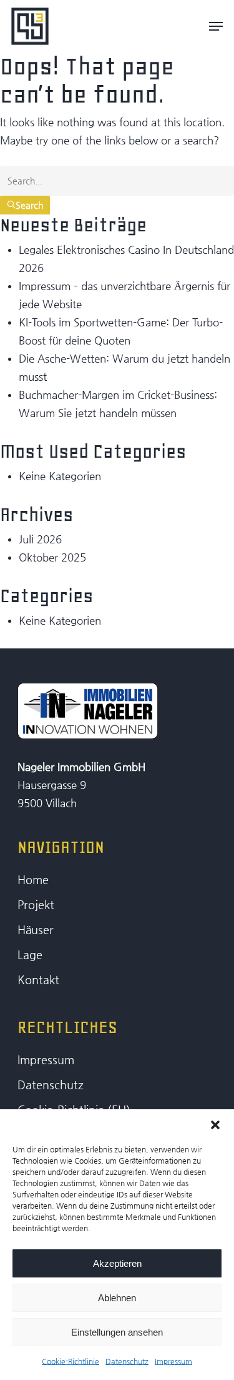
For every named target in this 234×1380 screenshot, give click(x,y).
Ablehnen (117, 1297)
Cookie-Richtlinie (70, 1361)
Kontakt (38, 979)
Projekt (35, 904)
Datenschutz (127, 1361)
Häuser (35, 929)
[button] (215, 1125)
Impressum (173, 1361)
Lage (29, 954)
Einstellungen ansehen (117, 1332)
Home (33, 879)
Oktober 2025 (52, 557)
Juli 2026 (40, 539)
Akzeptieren (117, 1263)
